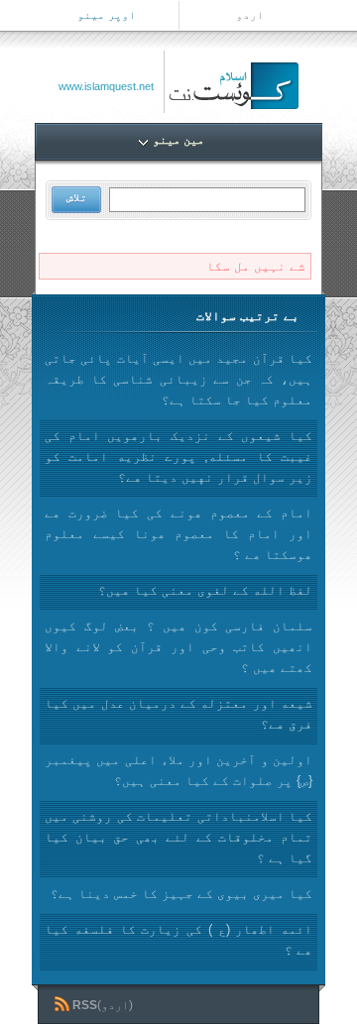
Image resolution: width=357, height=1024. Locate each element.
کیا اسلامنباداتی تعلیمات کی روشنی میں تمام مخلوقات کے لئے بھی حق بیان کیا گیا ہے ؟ (178, 837)
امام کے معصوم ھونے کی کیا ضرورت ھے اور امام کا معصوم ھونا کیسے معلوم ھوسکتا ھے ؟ (178, 534)
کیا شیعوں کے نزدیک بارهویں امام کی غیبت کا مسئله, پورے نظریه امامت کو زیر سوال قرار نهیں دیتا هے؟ (178, 456)
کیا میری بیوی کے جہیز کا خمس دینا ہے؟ (181, 893)
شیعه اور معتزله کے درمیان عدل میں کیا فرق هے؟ (178, 714)
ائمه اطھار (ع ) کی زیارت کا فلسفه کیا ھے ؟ (178, 940)
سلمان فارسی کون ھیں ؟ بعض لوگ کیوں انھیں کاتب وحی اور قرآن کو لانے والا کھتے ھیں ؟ (178, 647)
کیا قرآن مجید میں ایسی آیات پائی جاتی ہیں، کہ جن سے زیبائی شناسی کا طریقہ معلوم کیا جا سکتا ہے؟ (178, 379)
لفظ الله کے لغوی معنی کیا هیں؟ (205, 590)
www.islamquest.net (106, 86)
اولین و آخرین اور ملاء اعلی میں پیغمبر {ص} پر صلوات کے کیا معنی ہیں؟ (178, 770)
